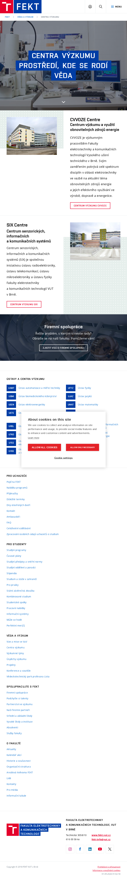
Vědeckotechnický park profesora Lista (28, 676)
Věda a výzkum (25, 17)
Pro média (12, 789)
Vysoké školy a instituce (20, 721)
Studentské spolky (17, 602)
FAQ (9, 522)
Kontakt (11, 510)
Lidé (9, 778)
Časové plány (14, 555)
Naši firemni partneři (18, 710)
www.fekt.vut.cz (101, 835)
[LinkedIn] (90, 849)
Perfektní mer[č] (16, 625)
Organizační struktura (19, 766)
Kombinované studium (19, 596)
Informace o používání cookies (106, 870)
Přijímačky (12, 493)
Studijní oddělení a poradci (21, 567)
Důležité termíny (16, 499)
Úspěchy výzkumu (16, 659)
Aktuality (11, 749)
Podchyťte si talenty (17, 698)
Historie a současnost (19, 760)
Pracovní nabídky (16, 608)
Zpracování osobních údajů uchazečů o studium (33, 534)
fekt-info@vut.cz (101, 839)
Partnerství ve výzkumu (19, 704)
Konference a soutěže (19, 670)
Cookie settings (63, 458)
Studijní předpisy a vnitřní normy (24, 561)
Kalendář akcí (14, 755)
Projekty (11, 664)
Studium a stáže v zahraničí (22, 579)
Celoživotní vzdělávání (18, 528)
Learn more (33, 437)
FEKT (7, 17)
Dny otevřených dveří (18, 505)
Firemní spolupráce (17, 692)
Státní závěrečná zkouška (21, 590)
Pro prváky (13, 584)
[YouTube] (100, 849)
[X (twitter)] (110, 849)
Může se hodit (14, 619)
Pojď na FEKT (14, 481)
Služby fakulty (14, 733)
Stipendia (12, 573)
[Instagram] (70, 849)
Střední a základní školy (19, 715)
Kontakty (11, 784)
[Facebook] (80, 849)
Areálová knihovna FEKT (20, 772)
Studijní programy (16, 550)
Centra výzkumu (50, 17)
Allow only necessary (82, 447)
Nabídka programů (17, 487)
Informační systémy (18, 613)
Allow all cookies (44, 447)
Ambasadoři (13, 516)
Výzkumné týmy (15, 653)
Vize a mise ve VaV (17, 641)
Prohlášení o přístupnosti (109, 866)
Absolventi (12, 727)
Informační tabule (16, 795)
